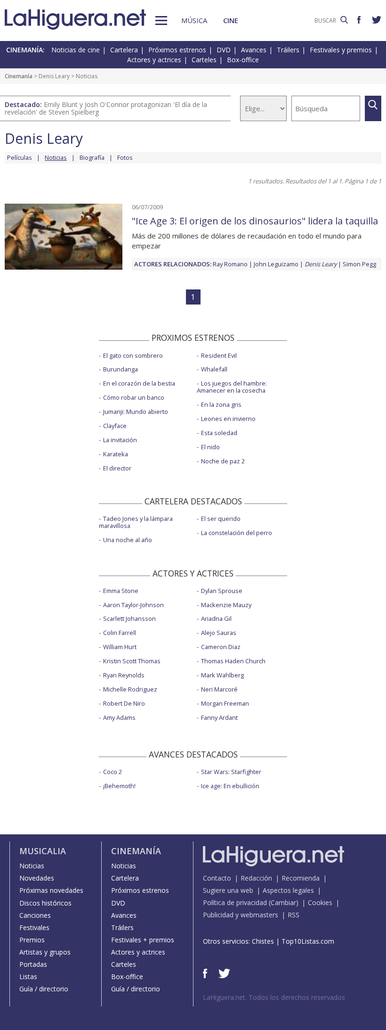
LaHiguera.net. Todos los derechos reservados (274, 997)
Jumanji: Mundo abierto (135, 411)
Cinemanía (18, 76)
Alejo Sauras (218, 632)
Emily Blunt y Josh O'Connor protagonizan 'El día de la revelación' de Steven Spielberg (106, 108)
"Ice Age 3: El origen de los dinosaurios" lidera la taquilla (255, 220)
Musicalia (42, 851)
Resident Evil (219, 355)
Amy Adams (119, 717)
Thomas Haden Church (233, 661)
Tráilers (288, 49)
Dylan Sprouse (221, 590)
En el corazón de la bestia (139, 383)
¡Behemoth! (119, 786)
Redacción (256, 877)
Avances (253, 49)
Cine (230, 20)
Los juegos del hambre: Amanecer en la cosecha (232, 387)
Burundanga (120, 369)
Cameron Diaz (221, 647)
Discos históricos (45, 902)
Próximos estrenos (177, 49)
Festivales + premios (142, 939)
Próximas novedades (51, 890)
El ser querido (221, 518)
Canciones (35, 915)
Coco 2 (112, 771)
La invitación (120, 440)
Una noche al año (127, 540)
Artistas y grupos (45, 952)
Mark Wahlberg (222, 675)
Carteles (204, 59)
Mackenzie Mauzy (226, 605)
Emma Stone (120, 590)
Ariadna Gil (216, 618)
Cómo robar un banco (133, 397)
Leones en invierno (228, 418)
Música (194, 20)
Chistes (263, 941)
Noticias (31, 865)
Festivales (34, 927)
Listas (28, 976)
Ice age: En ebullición (230, 786)
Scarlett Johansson (129, 618)
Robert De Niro (124, 703)
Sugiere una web (228, 890)
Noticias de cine (75, 49)
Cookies (320, 902)
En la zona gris (221, 404)
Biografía (92, 157)
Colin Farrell (119, 632)
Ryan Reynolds (124, 675)
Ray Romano (230, 264)
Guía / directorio (43, 988)
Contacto (217, 877)
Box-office (243, 59)
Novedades (36, 877)
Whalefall (214, 369)
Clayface (115, 425)
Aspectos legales (288, 890)
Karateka (115, 454)
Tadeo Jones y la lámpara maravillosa (136, 522)
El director (117, 468)
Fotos (125, 157)
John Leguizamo (276, 264)
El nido (210, 447)
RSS (293, 914)
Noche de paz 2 (223, 461)
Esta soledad (219, 432)
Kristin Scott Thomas (132, 661)
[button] (161, 20)
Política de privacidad (235, 902)
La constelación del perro (236, 532)
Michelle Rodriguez (130, 689)
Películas (19, 157)
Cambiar (283, 902)
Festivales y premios (341, 49)
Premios (32, 939)
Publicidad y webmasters (240, 914)
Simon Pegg (359, 264)
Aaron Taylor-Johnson (133, 605)
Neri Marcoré (219, 689)
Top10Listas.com (307, 941)
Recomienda (300, 877)
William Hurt (120, 647)
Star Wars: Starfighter (231, 771)
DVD (224, 49)
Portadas (33, 964)
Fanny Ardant (219, 717)
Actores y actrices (154, 59)
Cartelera (124, 49)
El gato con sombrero (133, 355)
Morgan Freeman (225, 703)
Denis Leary (54, 76)
